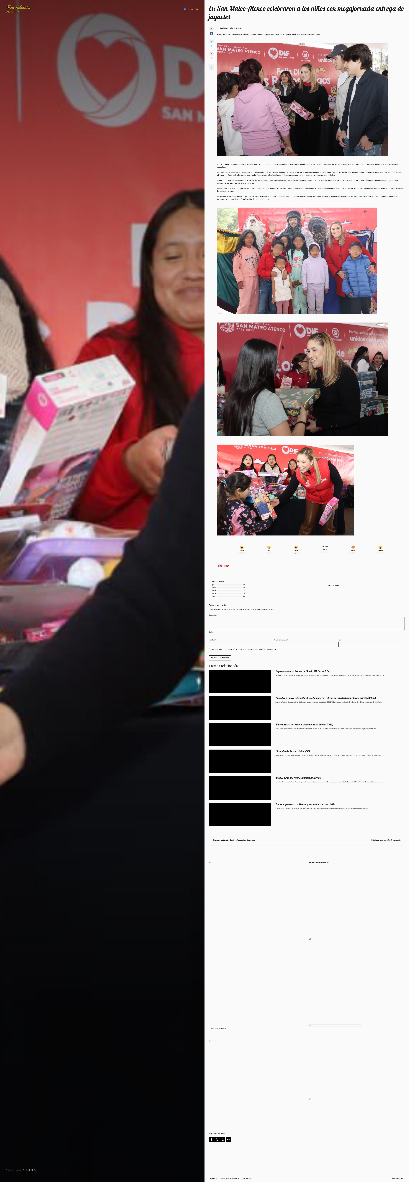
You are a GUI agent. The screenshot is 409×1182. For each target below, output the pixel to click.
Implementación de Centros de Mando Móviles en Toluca (303, 671)
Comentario (213, 615)
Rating (211, 632)
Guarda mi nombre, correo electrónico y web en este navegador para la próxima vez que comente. (245, 649)
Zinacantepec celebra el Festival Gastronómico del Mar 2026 (305, 804)
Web (340, 640)
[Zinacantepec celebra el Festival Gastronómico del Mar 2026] (240, 814)
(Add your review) (334, 585)
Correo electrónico (281, 640)
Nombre (212, 640)
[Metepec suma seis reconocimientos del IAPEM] (240, 788)
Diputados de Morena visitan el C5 (293, 751)
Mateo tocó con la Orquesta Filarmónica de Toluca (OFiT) (304, 724)
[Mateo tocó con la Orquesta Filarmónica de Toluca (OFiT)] (240, 734)
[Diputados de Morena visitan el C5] (240, 761)
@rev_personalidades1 (218, 1028)
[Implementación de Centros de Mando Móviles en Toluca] (240, 681)
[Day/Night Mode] (186, 9)
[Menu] (197, 9)
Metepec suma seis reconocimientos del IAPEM (298, 777)
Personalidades (18, 7)
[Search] (192, 9)
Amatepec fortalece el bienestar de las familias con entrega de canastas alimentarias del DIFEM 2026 (326, 697)
